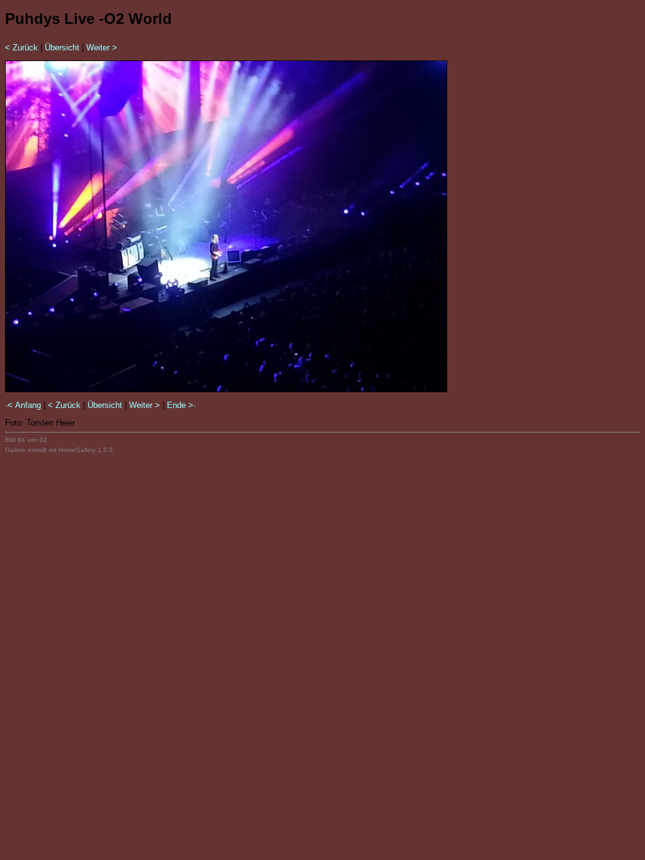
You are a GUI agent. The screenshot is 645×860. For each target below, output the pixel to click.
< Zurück (21, 47)
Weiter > (101, 47)
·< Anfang (23, 405)
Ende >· (181, 405)
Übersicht (62, 47)
